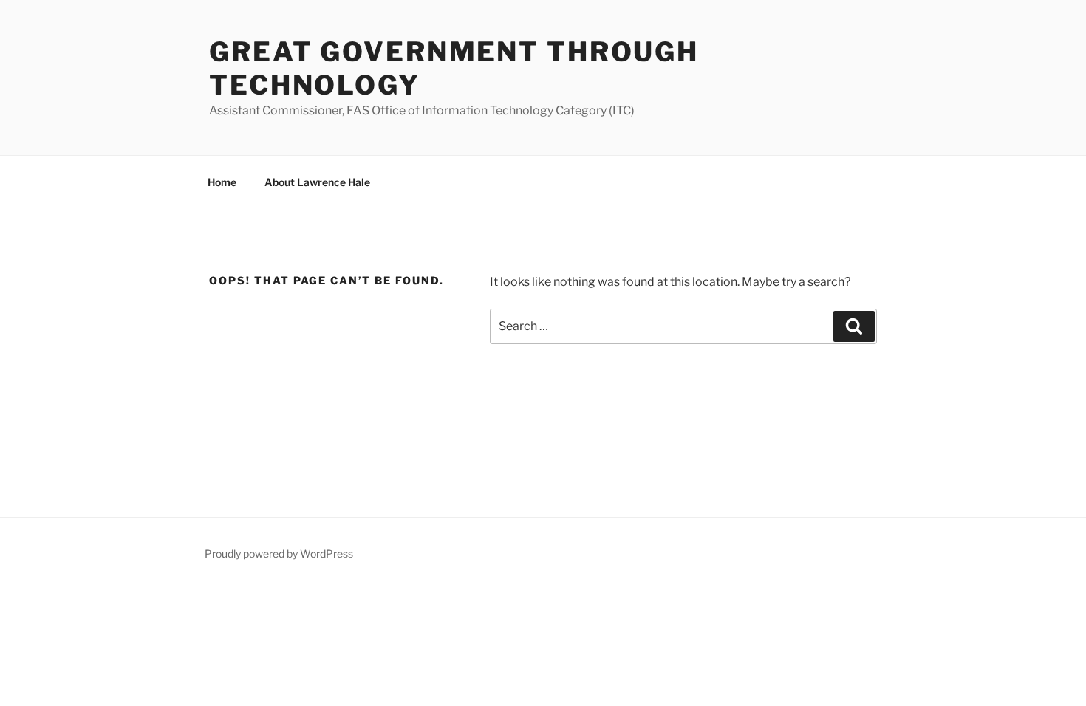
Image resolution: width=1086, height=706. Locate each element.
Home (222, 182)
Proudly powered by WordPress (279, 553)
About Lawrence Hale (317, 182)
